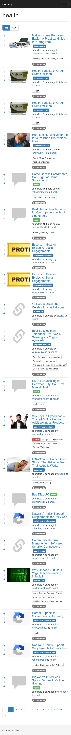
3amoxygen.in (39, 46)
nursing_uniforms (41, 161)
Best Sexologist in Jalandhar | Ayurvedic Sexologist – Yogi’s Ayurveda (46, 335)
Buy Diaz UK (40, 494)
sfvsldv (60, 315)
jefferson (63, 82)
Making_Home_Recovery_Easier (48, 58)
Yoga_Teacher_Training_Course (47, 593)
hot (6, 27)
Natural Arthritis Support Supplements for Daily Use (49, 515)
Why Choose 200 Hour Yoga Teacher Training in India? (47, 573)
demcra (7, 4)
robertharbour (39, 528)
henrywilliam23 (40, 227)
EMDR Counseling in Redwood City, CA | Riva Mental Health (48, 383)
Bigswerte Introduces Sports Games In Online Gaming (48, 680)
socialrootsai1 (39, 558)
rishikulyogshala (40, 588)
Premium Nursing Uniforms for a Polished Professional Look (50, 137)
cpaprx (61, 473)
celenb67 (63, 691)
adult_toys (52, 443)
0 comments (39, 64)
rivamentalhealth (40, 398)
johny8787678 (39, 152)
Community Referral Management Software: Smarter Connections (47, 543)
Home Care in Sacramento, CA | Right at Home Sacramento (50, 177)
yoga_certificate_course (43, 597)
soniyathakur (38, 262)
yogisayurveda (39, 351)
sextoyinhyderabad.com (43, 427)
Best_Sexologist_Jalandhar (45, 368)
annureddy (37, 434)
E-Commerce (39, 443)
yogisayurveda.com (42, 344)
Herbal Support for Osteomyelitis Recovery (47, 614)
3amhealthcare (40, 53)
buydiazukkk (38, 501)
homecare (37, 197)
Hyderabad (58, 439)
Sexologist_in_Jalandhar (44, 361)
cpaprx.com (38, 470)
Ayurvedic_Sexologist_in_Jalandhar (49, 364)
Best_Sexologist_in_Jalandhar (47, 357)
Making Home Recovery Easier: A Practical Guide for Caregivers (48, 38)
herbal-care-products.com (44, 521)
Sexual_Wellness (41, 447)
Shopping (45, 439)
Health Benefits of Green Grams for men (48, 72)
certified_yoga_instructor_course (47, 600)
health (54, 53)
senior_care (50, 197)
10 (60, 709)
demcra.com (39, 580)
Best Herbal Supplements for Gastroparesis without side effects (49, 212)
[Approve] (4, 36)
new (14, 27)
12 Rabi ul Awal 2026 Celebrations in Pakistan (48, 305)
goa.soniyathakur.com (43, 255)
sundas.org (38, 311)
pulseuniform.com (41, 145)
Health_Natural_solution (44, 232)
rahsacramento (40, 191)
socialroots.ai (39, 551)
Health (36, 90)
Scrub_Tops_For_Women (44, 158)
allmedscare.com (41, 78)
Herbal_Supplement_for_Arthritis (48, 664)
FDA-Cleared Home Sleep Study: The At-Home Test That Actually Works (49, 462)
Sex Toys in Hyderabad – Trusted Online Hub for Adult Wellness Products (48, 419)
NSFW (36, 439)
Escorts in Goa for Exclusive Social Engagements (44, 247)
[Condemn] (4, 44)
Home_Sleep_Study (42, 482)
